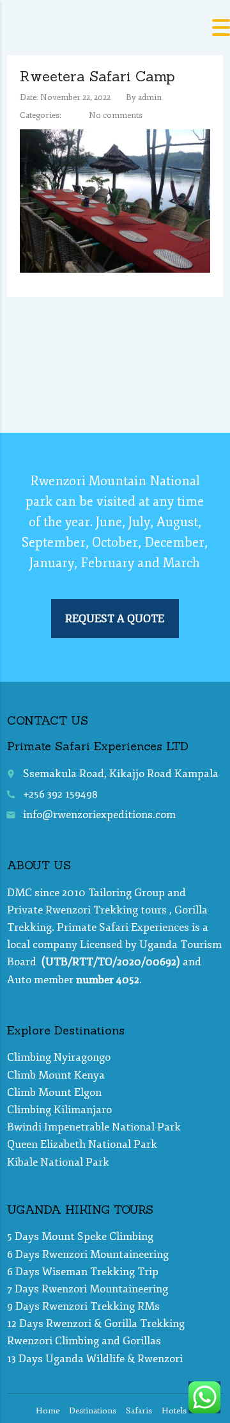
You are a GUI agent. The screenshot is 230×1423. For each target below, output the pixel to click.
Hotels (174, 1411)
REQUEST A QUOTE (114, 618)
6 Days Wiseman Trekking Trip (82, 1271)
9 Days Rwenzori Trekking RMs (83, 1306)
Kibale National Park (58, 1162)
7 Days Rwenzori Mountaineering (87, 1289)
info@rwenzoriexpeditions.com (99, 814)
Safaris (139, 1411)
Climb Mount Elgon (54, 1092)
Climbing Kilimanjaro (59, 1109)
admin (150, 97)
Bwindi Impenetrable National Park (94, 1127)
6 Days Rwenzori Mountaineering (88, 1254)
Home (47, 1411)
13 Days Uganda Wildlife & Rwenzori (95, 1358)
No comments (115, 115)
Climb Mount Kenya (56, 1075)
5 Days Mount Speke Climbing (80, 1236)
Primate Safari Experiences (123, 927)
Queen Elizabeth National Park (82, 1144)
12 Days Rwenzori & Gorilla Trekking (96, 1323)
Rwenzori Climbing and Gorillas (84, 1340)
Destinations (92, 1411)
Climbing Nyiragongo (59, 1057)
